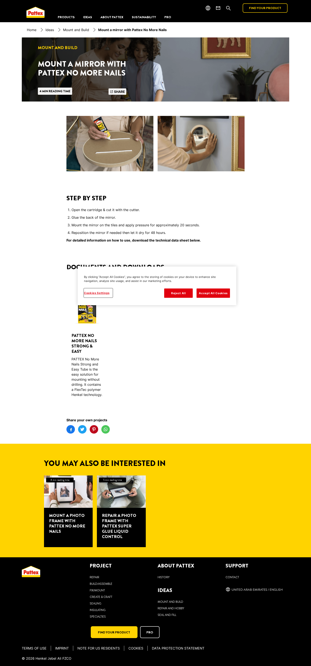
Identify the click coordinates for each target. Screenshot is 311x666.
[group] (155, 511)
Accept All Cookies (213, 293)
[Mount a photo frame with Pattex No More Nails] (68, 511)
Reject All (178, 293)
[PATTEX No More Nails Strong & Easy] (87, 339)
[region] (157, 285)
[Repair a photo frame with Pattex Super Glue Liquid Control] (121, 511)
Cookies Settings (96, 293)
